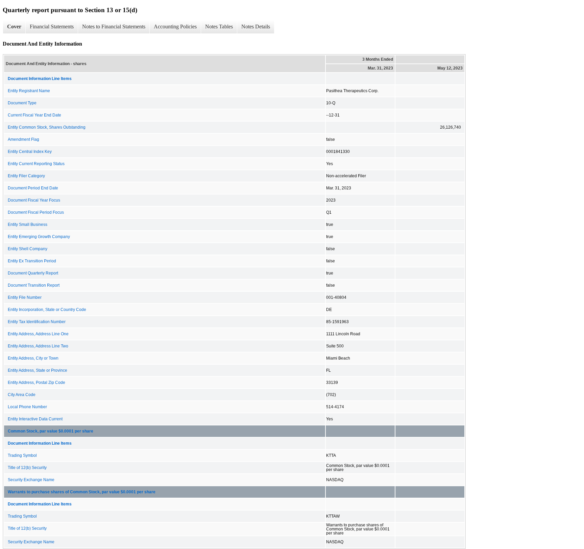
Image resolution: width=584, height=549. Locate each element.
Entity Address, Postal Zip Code (36, 383)
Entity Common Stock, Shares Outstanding (47, 127)
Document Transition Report (33, 285)
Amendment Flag (23, 139)
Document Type (22, 103)
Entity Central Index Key (30, 152)
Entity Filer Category (26, 176)
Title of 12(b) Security (27, 468)
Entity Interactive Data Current (35, 419)
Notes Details (255, 26)
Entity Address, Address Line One (38, 334)
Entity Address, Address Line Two (38, 346)
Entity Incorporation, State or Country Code (47, 310)
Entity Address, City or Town (33, 358)
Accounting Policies (175, 26)
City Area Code (21, 395)
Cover (14, 26)
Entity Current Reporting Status (36, 164)
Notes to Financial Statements (113, 26)
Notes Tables (219, 26)
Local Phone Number (27, 407)
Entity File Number (25, 297)
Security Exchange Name (31, 480)
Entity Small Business (27, 225)
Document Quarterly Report (33, 273)
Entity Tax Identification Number (37, 322)
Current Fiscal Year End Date (34, 115)
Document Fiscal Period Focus (36, 212)
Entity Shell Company (27, 249)
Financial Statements (52, 26)
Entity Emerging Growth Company (39, 237)
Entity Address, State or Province (37, 370)
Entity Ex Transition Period (32, 261)
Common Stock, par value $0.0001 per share (50, 431)
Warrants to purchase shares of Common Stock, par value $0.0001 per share (81, 492)
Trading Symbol (22, 455)
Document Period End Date (33, 188)
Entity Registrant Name (29, 91)
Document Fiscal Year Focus (34, 200)
